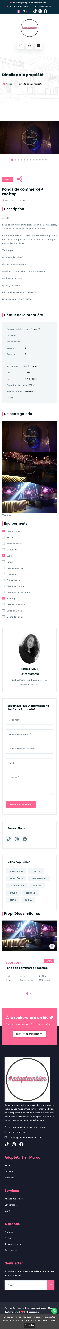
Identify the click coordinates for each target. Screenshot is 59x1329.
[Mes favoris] (20, 45)
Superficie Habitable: (17, 385)
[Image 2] (29, 467)
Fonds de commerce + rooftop (26, 968)
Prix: (9, 372)
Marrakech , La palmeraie (16, 200)
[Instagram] (40, 11)
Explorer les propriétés (28, 1033)
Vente (7, 1165)
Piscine (10, 537)
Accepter (29, 1325)
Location (9, 1171)
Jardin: (10, 397)
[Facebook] (45, 11)
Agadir (37, 885)
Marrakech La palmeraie (18, 946)
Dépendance (13, 580)
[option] (29, 140)
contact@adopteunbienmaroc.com (29, 2)
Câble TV (12, 549)
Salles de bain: (14, 341)
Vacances (9, 1177)
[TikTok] (35, 11)
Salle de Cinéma (15, 610)
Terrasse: (11, 354)
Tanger (35, 871)
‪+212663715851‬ (29, 674)
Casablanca (17, 885)
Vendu (8, 179)
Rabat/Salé (16, 878)
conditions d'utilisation (47, 1320)
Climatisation (14, 531)
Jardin (10, 561)
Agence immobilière (14, 1198)
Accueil (9, 83)
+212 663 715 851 (43, 6)
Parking (11, 598)
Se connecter (11, 1250)
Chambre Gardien (16, 586)
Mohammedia (38, 878)
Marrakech (16, 871)
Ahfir (13, 900)
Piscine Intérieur (15, 568)
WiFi (9, 555)
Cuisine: (10, 348)
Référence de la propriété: (19, 329)
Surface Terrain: (14, 391)
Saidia (28, 900)
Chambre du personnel (19, 592)
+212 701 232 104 (19, 6)
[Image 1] (29, 436)
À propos (9, 1232)
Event (7, 1210)
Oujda (13, 893)
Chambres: (12, 335)
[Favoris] (52, 946)
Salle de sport (14, 543)
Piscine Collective (16, 604)
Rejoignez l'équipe (13, 1244)
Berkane (30, 893)
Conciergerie (11, 1204)
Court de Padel (15, 616)
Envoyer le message (20, 804)
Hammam (11, 574)
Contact (8, 1238)
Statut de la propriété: (18, 366)
